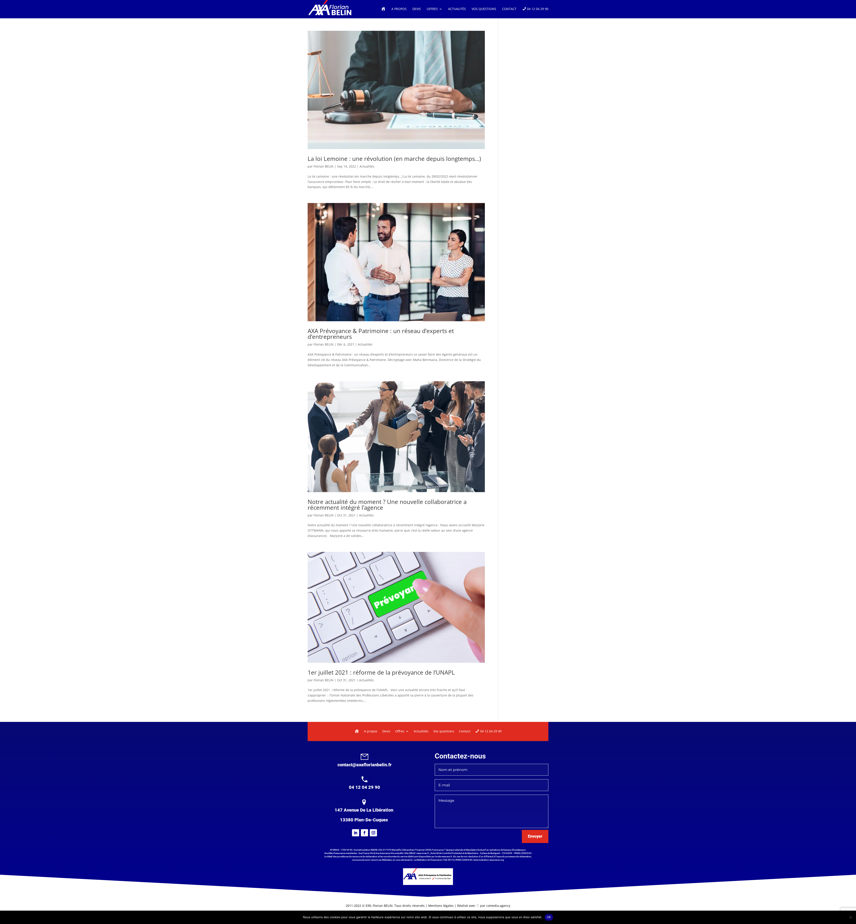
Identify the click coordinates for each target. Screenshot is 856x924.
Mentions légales (441, 905)
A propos (399, 9)
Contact (509, 9)
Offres (432, 9)
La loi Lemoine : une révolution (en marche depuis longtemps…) (394, 159)
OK (549, 917)
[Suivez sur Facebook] (364, 832)
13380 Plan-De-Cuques (364, 819)
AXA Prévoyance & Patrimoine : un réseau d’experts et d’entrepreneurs (381, 334)
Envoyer (535, 836)
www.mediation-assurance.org (488, 860)
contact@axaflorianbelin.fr (364, 764)
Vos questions (484, 9)
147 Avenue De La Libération (364, 810)
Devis (416, 9)
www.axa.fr (446, 856)
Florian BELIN (323, 166)
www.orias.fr (422, 853)
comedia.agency (498, 905)
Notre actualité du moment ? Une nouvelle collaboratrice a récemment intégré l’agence (387, 505)
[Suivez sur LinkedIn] (355, 832)
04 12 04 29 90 (364, 787)
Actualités (457, 9)
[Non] (850, 917)
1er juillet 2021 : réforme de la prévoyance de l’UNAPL (381, 672)
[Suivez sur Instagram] (373, 832)
